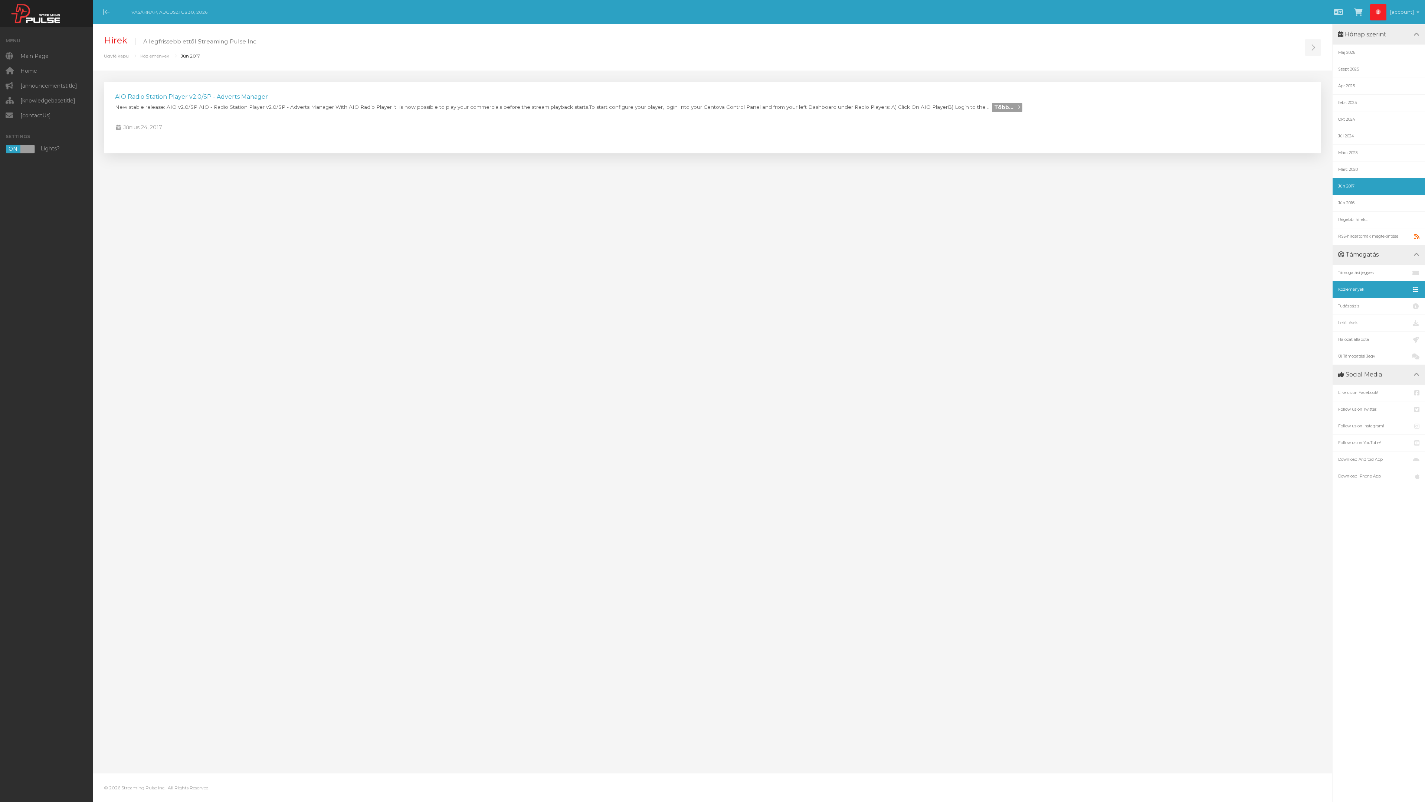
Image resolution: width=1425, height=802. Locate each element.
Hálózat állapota (1353, 339)
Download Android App (1360, 459)
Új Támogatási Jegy (1356, 356)
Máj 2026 (1346, 52)
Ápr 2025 (1346, 86)
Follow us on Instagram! (1361, 426)
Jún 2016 (1346, 202)
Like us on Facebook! (1358, 392)
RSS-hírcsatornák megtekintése (1368, 236)
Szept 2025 (1348, 69)
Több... (1004, 107)
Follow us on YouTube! (1359, 442)
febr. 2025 (1347, 102)
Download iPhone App (1359, 476)
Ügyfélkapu (116, 56)
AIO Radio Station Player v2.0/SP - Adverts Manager (191, 96)
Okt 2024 (1346, 119)
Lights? (34, 148)
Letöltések (1347, 322)
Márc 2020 (1348, 169)
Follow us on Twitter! (1358, 409)
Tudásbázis (1348, 306)
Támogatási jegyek (1356, 272)
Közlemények (154, 56)
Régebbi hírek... (1352, 219)
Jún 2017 (1346, 186)
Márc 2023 (1348, 152)
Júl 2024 (1346, 136)
